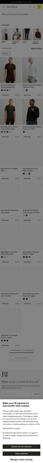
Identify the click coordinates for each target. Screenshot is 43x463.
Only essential (21, 453)
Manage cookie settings (21, 459)
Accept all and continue (22, 447)
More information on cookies (11, 428)
